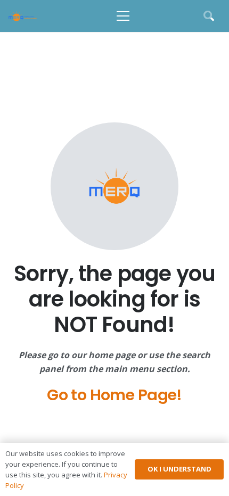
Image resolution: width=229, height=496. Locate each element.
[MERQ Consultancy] (23, 16)
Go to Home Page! (114, 395)
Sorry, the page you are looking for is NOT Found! (115, 299)
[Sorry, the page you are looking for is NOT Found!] (114, 186)
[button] (123, 16)
